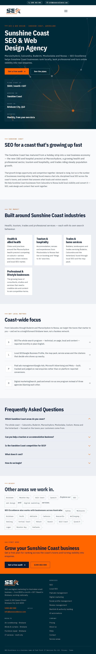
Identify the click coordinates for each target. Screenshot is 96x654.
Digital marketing (56, 597)
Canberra (46, 516)
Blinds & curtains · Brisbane (16, 627)
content (26, 186)
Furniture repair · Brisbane (15, 631)
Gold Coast (39, 498)
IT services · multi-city (14, 635)
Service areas (54, 639)
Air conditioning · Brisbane (15, 622)
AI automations (55, 613)
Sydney (68, 511)
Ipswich (53, 498)
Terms (71, 650)
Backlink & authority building (61, 609)
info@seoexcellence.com (58, 3)
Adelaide (33, 516)
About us (53, 627)
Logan (8, 527)
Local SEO (53, 589)
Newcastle (60, 516)
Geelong (9, 522)
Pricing (52, 622)
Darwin (50, 522)
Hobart (39, 522)
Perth (21, 516)
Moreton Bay (24, 498)
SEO (6, 186)
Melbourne (81, 511)
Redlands (36, 527)
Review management (58, 605)
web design (14, 186)
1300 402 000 (36, 3)
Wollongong (74, 516)
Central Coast (24, 522)
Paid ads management (58, 593)
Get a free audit (17, 71)
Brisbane (9, 498)
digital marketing (31, 503)
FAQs (51, 631)
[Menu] (64, 11)
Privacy (64, 650)
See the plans (40, 71)
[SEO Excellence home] (14, 11)
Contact (52, 635)
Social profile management (60, 601)
